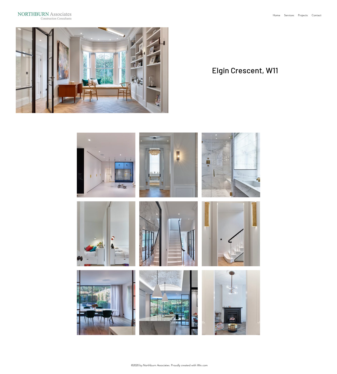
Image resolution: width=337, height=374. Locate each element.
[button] (106, 165)
